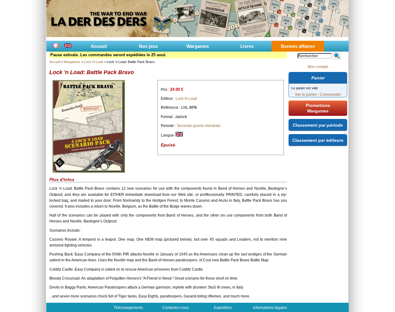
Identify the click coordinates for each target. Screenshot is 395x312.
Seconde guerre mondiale (199, 126)
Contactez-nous (175, 308)
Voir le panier (306, 94)
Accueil (99, 46)
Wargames (197, 46)
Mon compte (318, 67)
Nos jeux (148, 46)
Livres (247, 46)
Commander (330, 94)
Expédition (223, 308)
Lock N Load (93, 62)
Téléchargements (128, 308)
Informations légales (270, 308)
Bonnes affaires (298, 46)
